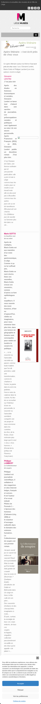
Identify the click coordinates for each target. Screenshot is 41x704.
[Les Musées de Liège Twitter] (38, 8)
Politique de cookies (19, 701)
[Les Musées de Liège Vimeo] (35, 8)
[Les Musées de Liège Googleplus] (29, 8)
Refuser (20, 690)
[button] (37, 658)
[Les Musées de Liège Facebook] (32, 8)
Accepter (20, 683)
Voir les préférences (20, 696)
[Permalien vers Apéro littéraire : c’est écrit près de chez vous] (20, 45)
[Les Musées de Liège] (20, 18)
